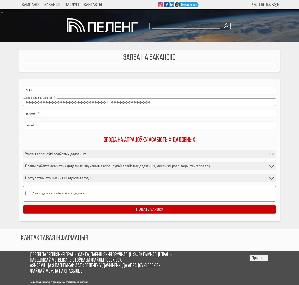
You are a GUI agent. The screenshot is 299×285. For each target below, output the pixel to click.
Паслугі (72, 4)
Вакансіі (52, 4)
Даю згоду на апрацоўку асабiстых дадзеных (59, 193)
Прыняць (259, 258)
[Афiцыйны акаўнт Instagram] (160, 4)
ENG (268, 5)
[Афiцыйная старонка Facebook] (166, 4)
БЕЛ (261, 5)
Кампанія (30, 4)
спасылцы (73, 271)
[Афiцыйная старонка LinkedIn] (172, 4)
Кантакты (93, 4)
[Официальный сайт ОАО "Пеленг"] (102, 31)
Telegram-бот (189, 5)
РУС (254, 5)
